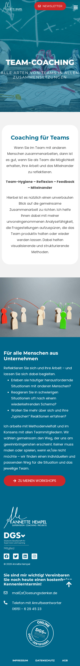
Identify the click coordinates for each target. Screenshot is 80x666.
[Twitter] (16, 556)
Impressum (20, 660)
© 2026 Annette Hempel (17, 564)
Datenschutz (45, 660)
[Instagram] (34, 556)
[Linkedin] (25, 556)
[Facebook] (6, 556)
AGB (65, 660)
